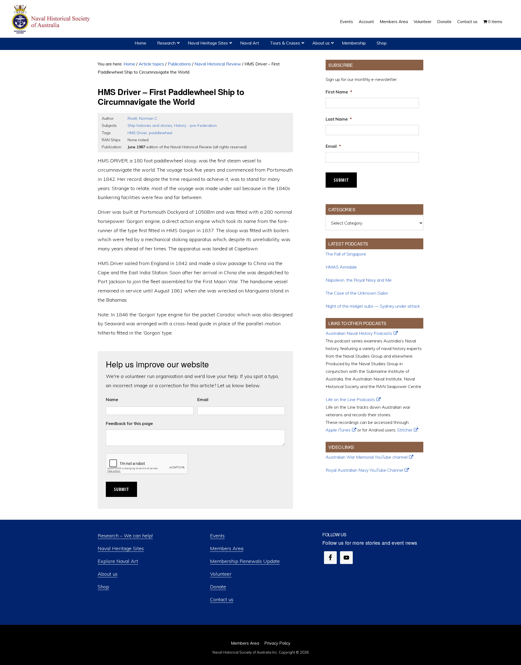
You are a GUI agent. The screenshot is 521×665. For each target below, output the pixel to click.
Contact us (221, 599)
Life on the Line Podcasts (350, 399)
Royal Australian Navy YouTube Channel (364, 470)
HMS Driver (137, 132)
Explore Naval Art (118, 561)
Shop (103, 587)
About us (107, 574)
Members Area (226, 548)
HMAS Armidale (341, 267)
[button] (508, 17)
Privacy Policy (277, 643)
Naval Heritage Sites (121, 548)
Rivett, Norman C (142, 118)
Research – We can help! (125, 535)
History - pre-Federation (195, 125)
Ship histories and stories (150, 125)
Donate (218, 587)
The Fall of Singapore (346, 254)
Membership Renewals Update (245, 561)
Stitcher (404, 430)
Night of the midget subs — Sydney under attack (373, 306)
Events (217, 535)
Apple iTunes (338, 430)
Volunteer (220, 574)
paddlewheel (160, 132)
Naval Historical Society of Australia (51, 19)
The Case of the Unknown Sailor (357, 293)
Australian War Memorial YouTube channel (367, 457)
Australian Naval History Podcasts (359, 333)
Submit (121, 489)
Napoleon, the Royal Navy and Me (359, 280)
